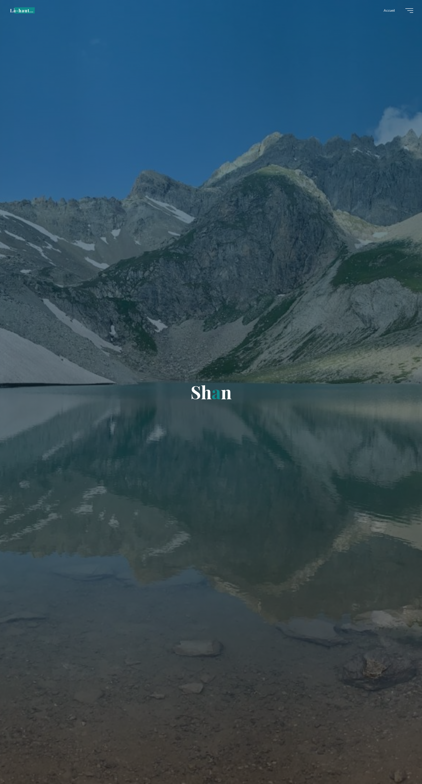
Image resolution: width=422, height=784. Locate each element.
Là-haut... (21, 10)
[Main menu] (409, 10)
